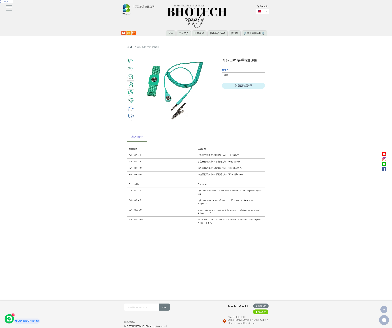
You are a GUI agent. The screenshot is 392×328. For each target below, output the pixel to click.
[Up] (383, 309)
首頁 (129, 47)
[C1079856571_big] (123, 33)
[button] (9, 8)
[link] (137, 137)
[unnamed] (134, 33)
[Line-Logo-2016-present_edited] (384, 164)
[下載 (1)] (128, 33)
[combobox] (243, 75)
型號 (225, 70)
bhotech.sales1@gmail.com (241, 323)
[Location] (224, 321)
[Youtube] (384, 154)
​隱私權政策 (129, 322)
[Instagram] (384, 159)
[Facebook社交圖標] (384, 169)
